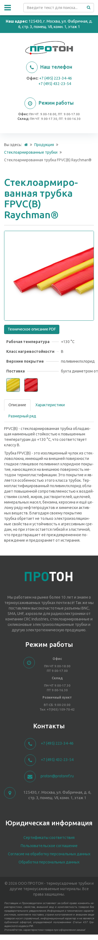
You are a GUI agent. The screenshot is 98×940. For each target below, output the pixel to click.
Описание (17, 405)
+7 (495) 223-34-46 (55, 78)
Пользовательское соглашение (49, 846)
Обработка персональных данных (49, 862)
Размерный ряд (22, 416)
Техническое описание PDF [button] (32, 329)
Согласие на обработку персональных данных (49, 854)
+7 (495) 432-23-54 (54, 83)
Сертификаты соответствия (49, 837)
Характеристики (50, 405)
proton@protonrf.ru (57, 776)
